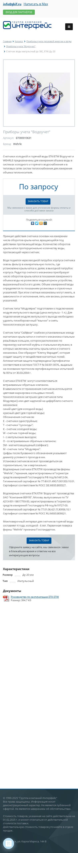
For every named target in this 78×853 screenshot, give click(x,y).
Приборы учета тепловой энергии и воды (48, 41)
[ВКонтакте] (32, 223)
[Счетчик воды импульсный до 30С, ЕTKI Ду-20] (39, 93)
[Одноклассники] (41, 223)
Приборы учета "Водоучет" (20, 46)
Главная (7, 41)
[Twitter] (36, 223)
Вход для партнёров (19, 12)
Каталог (19, 41)
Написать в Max (36, 4)
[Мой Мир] (45, 223)
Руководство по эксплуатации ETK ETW (35, 597)
